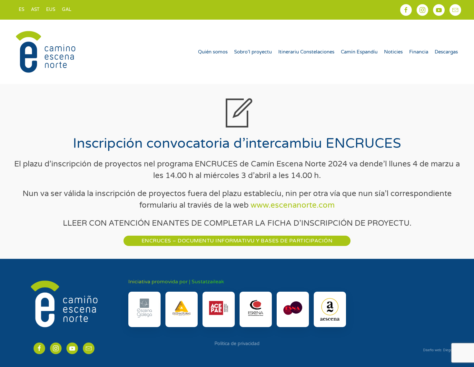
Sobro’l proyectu (253, 52)
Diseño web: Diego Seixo (442, 350)
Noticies (393, 52)
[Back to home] (46, 52)
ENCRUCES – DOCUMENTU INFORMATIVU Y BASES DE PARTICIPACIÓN (237, 241)
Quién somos (213, 52)
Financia (418, 52)
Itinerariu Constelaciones (306, 52)
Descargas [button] (446, 52)
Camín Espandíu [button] (359, 52)
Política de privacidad (237, 343)
